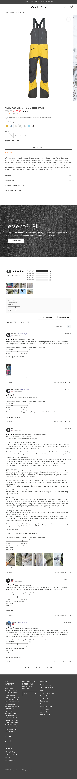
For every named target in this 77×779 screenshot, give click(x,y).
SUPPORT (43, 681)
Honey (7, 126)
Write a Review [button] (64, 317)
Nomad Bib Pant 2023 (12, 378)
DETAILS (8, 175)
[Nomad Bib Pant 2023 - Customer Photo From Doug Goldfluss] (9, 285)
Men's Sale (44, 712)
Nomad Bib (9, 417)
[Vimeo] (11, 741)
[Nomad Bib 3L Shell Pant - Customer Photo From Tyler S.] (30, 291)
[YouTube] (7, 741)
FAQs (42, 690)
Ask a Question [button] (47, 317)
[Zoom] (68, 19)
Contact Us (44, 701)
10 (51, 667)
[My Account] (65, 7)
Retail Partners (45, 685)
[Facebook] (7, 736)
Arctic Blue (29, 126)
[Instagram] (16, 736)
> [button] (55, 667)
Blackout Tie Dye (33, 126)
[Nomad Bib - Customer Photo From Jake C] (16, 285)
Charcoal (24, 126)
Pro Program (44, 709)
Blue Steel (11, 126)
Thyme (20, 126)
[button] (16, 241)
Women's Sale (45, 715)
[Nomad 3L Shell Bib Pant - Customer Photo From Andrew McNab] (23, 291)
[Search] (68, 7)
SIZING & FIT (9, 180)
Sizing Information (46, 688)
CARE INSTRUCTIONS (13, 191)
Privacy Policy (10, 752)
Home (6, 12)
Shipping (8, 757)
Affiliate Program (46, 706)
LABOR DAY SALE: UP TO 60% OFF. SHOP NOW (38, 2)
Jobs (41, 704)
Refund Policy (10, 760)
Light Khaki (16, 126)
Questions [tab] (23, 322)
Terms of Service (11, 755)
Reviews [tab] (10, 322)
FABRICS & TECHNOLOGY (14, 186)
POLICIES (8, 748)
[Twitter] (11, 736)
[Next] (41, 102)
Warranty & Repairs (47, 693)
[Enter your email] (35, 694)
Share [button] (10, 382)
